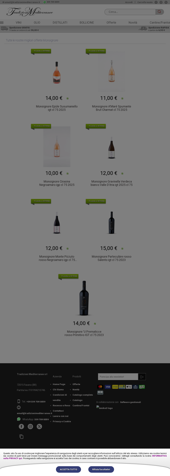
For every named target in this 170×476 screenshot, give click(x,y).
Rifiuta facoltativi (101, 469)
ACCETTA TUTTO (68, 469)
